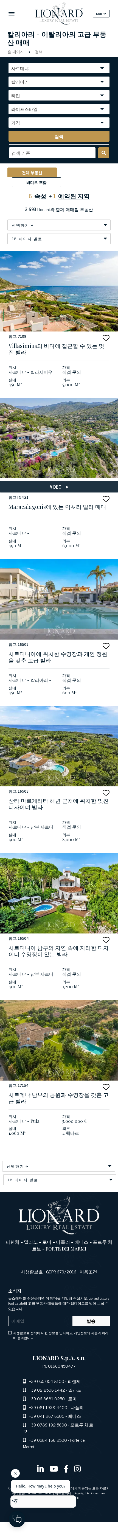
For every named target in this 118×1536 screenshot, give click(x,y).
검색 (38, 51)
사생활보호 (32, 1271)
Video (55, 486)
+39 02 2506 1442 (47, 1389)
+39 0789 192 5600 (48, 1424)
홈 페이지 (16, 51)
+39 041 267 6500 (47, 1415)
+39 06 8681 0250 (47, 1398)
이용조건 (88, 1271)
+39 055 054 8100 (46, 1381)
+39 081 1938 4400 (48, 1407)
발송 (91, 1320)
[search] (103, 152)
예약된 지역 (74, 195)
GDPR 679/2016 (61, 1271)
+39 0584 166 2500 (48, 1439)
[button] (106, 337)
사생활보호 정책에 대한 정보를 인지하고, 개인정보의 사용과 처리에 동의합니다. (60, 1335)
